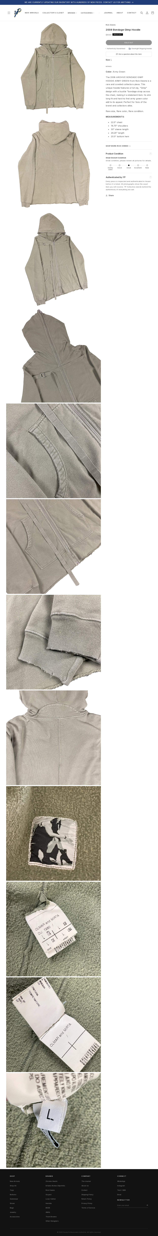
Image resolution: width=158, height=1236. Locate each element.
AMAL (48, 1212)
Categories (87, 13)
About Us (85, 1186)
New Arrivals (32, 13)
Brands (71, 13)
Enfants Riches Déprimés (55, 1186)
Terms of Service (88, 1208)
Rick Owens (111, 25)
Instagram (121, 1186)
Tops (12, 1190)
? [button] (150, 154)
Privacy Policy (86, 1203)
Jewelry (13, 1212)
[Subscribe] (146, 1205)
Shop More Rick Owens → (118, 146)
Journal (108, 13)
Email (119, 1195)
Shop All (13, 1186)
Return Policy (86, 1199)
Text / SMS (121, 1190)
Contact (132, 13)
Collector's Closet (53, 13)
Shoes (12, 1203)
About (120, 13)
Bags (12, 1208)
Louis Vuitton (51, 1199)
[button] (9, 13)
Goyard (48, 1195)
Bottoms (13, 1195)
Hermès (49, 1203)
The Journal (86, 1181)
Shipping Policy (87, 1195)
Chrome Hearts (51, 1181)
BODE (48, 1208)
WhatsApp (121, 1181)
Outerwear (14, 1199)
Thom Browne (51, 1217)
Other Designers (52, 1221)
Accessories (15, 1217)
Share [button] (111, 195)
